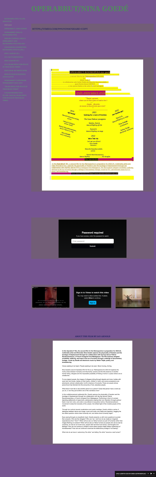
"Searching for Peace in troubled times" (15, 87)
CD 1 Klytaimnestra (13, 57)
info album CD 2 (11, 60)
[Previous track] (148, 474)
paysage (8, 25)
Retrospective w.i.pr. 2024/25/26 (14, 20)
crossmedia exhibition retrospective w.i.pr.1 (15, 48)
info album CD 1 (12, 53)
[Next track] (154, 474)
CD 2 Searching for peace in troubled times (16, 65)
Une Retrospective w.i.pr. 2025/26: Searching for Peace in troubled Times (15, 97)
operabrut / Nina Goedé (15, 28)
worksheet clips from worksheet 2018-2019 (15, 81)
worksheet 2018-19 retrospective (12, 33)
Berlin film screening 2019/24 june (14, 75)
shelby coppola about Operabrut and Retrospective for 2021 (14, 41)
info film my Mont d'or (15, 70)
